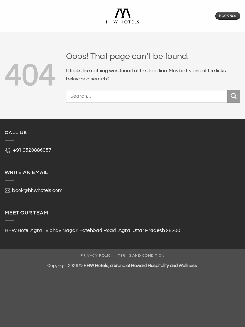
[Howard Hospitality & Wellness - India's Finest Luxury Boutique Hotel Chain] (122, 16)
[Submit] (233, 96)
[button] (8, 16)
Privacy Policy (97, 256)
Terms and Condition (141, 256)
